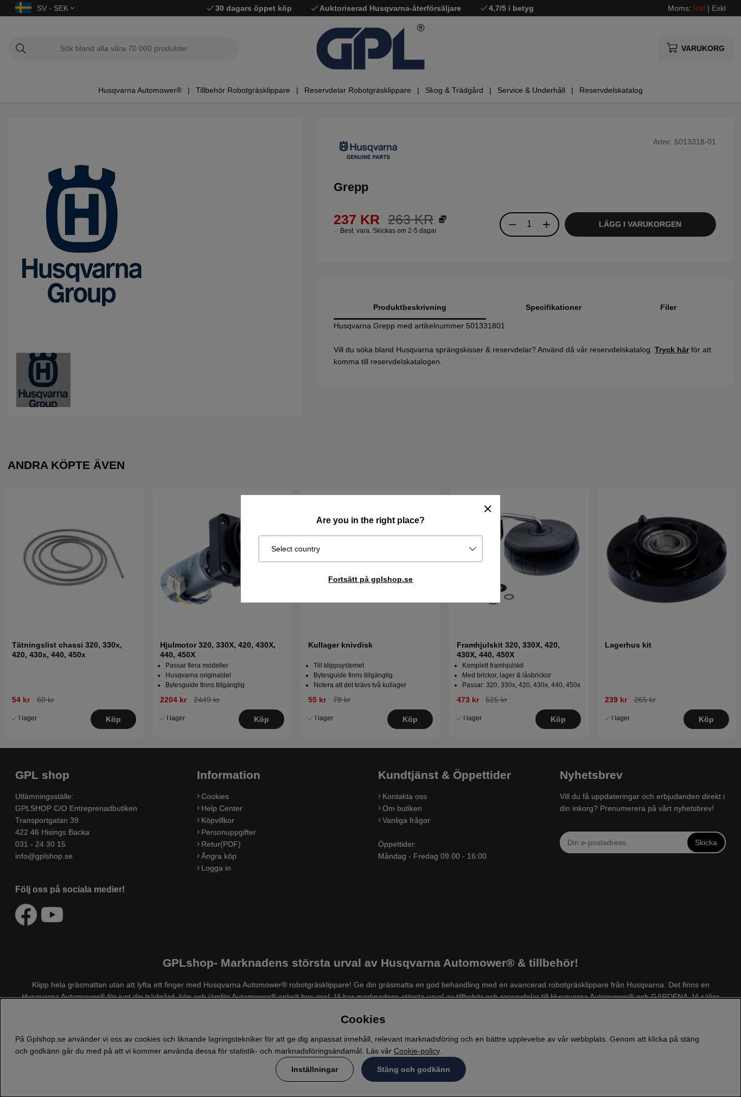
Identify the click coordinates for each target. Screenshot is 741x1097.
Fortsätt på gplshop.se (370, 579)
